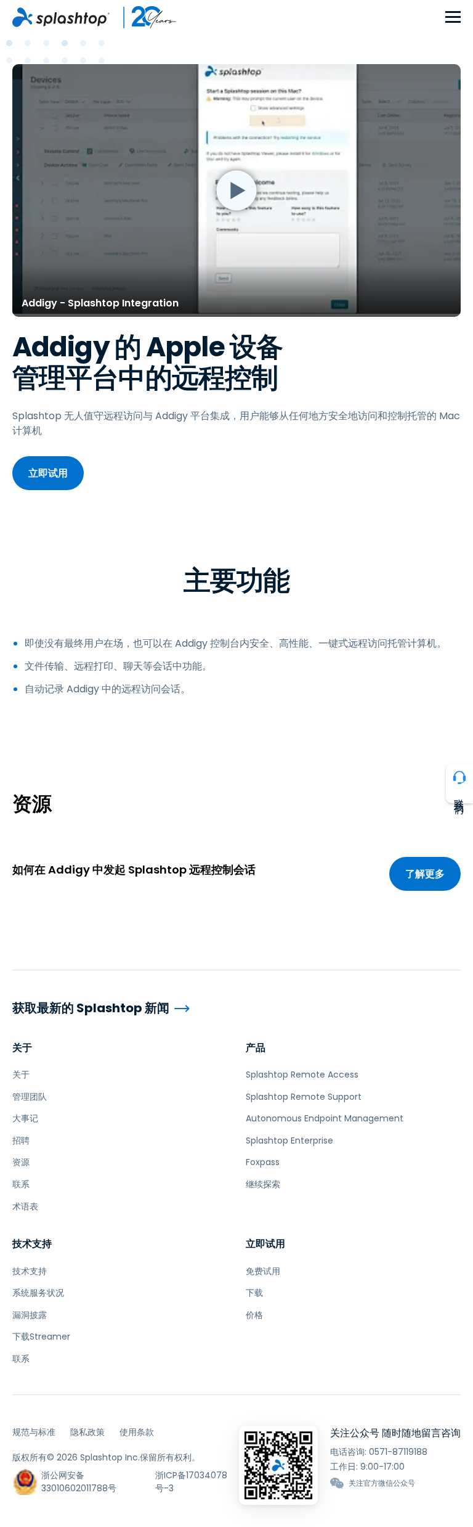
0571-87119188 (398, 1452)
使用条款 (136, 1432)
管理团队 (29, 1097)
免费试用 (263, 1271)
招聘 (21, 1140)
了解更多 (425, 874)
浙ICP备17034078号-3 (191, 1481)
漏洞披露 (29, 1315)
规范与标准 (33, 1432)
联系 (21, 1184)
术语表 (25, 1206)
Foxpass (263, 1162)
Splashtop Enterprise (289, 1140)
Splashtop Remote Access (302, 1074)
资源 (21, 1162)
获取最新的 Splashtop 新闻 (90, 1008)
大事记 (25, 1118)
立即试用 (48, 473)
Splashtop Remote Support (304, 1097)
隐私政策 (87, 1432)
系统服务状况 (38, 1293)
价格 (254, 1315)
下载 (254, 1293)
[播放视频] (236, 190)
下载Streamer (41, 1336)
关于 (22, 1048)
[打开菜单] (453, 17)
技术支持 (32, 1244)
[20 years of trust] (143, 17)
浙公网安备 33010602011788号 (78, 1481)
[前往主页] (61, 17)
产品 (255, 1048)
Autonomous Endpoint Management (324, 1118)
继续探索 (263, 1184)
